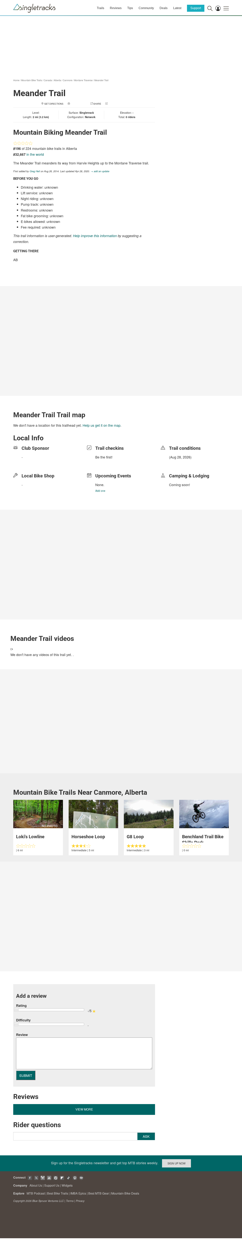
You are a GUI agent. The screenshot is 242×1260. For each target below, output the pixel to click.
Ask (146, 1136)
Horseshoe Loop (88, 836)
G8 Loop (135, 836)
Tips (130, 8)
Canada (48, 80)
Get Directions (53, 103)
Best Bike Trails (57, 1193)
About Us (35, 1185)
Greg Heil (35, 171)
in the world (35, 154)
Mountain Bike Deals (125, 1193)
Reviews (116, 8)
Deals (164, 8)
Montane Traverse (83, 80)
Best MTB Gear (98, 1193)
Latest (177, 8)
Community (146, 8)
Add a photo (78, 103)
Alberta (57, 80)
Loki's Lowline (30, 836)
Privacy (80, 1201)
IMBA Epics (78, 1193)
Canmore (67, 80)
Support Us (51, 1185)
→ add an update (100, 171)
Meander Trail (101, 80)
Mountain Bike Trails (31, 80)
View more (84, 1109)
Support (195, 8)
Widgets (67, 1185)
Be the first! (103, 457)
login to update (178, 463)
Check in (113, 103)
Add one (100, 491)
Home (16, 80)
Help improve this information (95, 235)
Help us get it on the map (101, 425)
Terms (70, 1201)
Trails (100, 8)
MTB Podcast (36, 1193)
